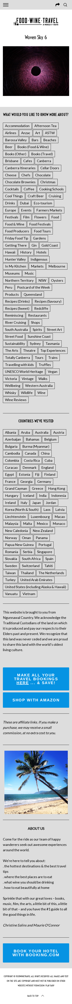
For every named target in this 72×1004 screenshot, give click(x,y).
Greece (37, 488)
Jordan (51, 502)
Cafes (27, 161)
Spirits (37, 329)
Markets (37, 266)
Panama (42, 538)
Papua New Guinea (19, 544)
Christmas (47, 182)
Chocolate (43, 175)
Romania (11, 552)
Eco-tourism (43, 203)
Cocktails (12, 189)
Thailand (27, 573)
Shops (35, 322)
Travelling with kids (19, 364)
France (10, 481)
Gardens (39, 238)
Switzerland (31, 566)
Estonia (24, 474)
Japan (36, 502)
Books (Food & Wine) (33, 147)
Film (26, 217)
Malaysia (11, 523)
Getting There (16, 245)
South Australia (16, 329)
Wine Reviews (15, 400)
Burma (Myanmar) (35, 446)
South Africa (31, 558)
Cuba (48, 460)
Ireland (10, 502)
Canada (30, 453)
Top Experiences (52, 350)
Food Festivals (40, 224)
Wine (41, 393)
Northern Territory (19, 280)
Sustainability (15, 343)
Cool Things (14, 196)
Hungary (11, 495)
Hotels (41, 252)
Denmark (29, 467)
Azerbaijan (13, 439)
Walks (42, 378)
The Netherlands (51, 573)
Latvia (60, 509)
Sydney (35, 343)
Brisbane (11, 161)
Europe (10, 210)
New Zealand (43, 530)
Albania (10, 432)
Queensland (33, 294)
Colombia (12, 460)
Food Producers (17, 231)
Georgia (26, 481)
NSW (42, 280)
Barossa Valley (16, 140)
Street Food (14, 336)
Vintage (28, 378)
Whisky (10, 393)
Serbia (27, 552)
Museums (12, 273)
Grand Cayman (16, 488)
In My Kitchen (15, 266)
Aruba (25, 432)
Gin (34, 245)
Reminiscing (14, 315)
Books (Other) (15, 154)
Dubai (24, 203)
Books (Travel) (42, 154)
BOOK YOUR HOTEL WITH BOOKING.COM (36, 953)
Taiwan (10, 573)
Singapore (44, 552)
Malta (27, 523)
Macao (60, 516)
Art (37, 133)
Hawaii (10, 252)
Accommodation (17, 126)
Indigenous (39, 259)
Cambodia (12, 453)
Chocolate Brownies (20, 182)
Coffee (29, 189)
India (42, 495)
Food (55, 217)
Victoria (11, 378)
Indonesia (58, 495)
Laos (46, 509)
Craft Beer (36, 196)
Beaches (49, 140)
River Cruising (15, 322)
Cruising (55, 196)
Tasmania (53, 343)
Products (12, 294)
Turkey (10, 580)
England (47, 467)
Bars (34, 140)
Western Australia (39, 385)
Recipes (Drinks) (17, 301)
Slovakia (11, 558)
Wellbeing (12, 385)
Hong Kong (56, 488)
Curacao (11, 467)
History (25, 252)
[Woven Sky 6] (36, 94)
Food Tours (42, 231)
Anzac (25, 133)
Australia (41, 432)
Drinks (10, 203)
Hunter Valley (15, 259)
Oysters (57, 280)
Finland (49, 474)
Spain (49, 558)
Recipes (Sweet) (17, 308)
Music (29, 273)
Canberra (44, 161)
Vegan (52, 371)
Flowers (40, 217)
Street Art (54, 329)
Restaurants (37, 315)
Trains (53, 357)
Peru (8, 287)
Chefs (25, 175)
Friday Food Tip (16, 238)
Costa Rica (32, 460)
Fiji (37, 474)
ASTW (50, 133)
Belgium (50, 439)
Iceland (28, 495)
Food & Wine (14, 224)
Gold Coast (49, 245)
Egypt (9, 474)
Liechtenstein (15, 516)
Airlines (10, 133)
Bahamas (32, 439)
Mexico (42, 523)
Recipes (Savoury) (48, 301)
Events (26, 210)
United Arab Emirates (36, 580)
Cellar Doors (49, 168)
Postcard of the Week (33, 287)
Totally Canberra (17, 357)
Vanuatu (11, 594)
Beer (8, 147)
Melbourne (56, 266)
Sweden (11, 566)
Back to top (33, 995)
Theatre (29, 350)
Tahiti (48, 566)
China (45, 453)
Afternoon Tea (45, 126)
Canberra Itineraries (20, 168)
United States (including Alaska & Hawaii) (35, 587)
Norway (11, 538)
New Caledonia (16, 530)
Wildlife (27, 393)
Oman (26, 538)
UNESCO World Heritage (24, 371)
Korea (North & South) (22, 509)
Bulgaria (11, 446)
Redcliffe (41, 308)
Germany (44, 481)
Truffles (45, 364)
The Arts (11, 350)
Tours (39, 357)
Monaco (59, 523)
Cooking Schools (51, 189)
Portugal (44, 544)
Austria (58, 432)
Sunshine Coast (39, 336)
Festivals (11, 217)
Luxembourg (40, 516)
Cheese (11, 175)
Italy (24, 502)
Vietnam (28, 594)
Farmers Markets (49, 210)
